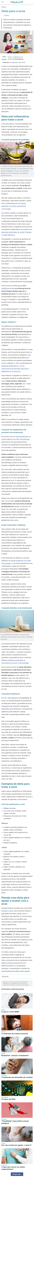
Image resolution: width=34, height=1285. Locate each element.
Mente (3, 1010)
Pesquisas (5, 706)
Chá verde (7, 811)
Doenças (3, 7)
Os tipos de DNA (8, 1099)
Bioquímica (4, 1097)
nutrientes (10, 963)
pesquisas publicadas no (15, 368)
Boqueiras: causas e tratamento (15, 1055)
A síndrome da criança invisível (14, 1034)
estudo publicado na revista (13, 206)
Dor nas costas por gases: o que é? (16, 1145)
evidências (5, 288)
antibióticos (24, 940)
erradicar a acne (7, 911)
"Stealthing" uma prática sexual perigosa (15, 1122)
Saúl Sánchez (19, 59)
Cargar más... (17, 1174)
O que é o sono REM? (10, 1012)
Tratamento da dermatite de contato (17, 1077)
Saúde (3, 1053)
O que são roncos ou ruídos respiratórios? (13, 1168)
